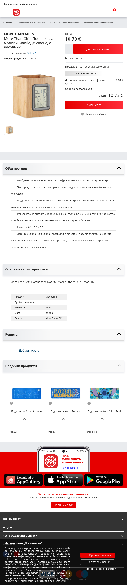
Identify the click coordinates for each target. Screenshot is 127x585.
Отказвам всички (100, 562)
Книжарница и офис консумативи (31, 22)
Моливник (51, 296)
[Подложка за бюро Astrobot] (26, 392)
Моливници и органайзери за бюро (98, 23)
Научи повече (70, 467)
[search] (104, 12)
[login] (119, 12)
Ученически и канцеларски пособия (64, 23)
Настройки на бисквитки (100, 569)
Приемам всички (100, 555)
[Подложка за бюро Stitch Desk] (104, 392)
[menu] (7, 12)
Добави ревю (29, 350)
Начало (9, 23)
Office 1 (32, 53)
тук (64, 580)
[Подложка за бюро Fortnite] (65, 392)
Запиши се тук (63, 505)
